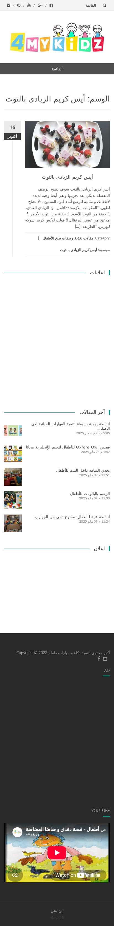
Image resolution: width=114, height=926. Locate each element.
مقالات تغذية (84, 238)
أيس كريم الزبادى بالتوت (67, 177)
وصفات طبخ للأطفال (58, 238)
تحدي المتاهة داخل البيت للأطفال (83, 470)
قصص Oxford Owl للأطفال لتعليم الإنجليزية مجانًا (68, 447)
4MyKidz (57, 918)
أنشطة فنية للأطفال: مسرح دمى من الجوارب (72, 517)
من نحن (57, 911)
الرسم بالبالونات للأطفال (90, 493)
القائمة (91, 5)
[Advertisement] (57, 339)
